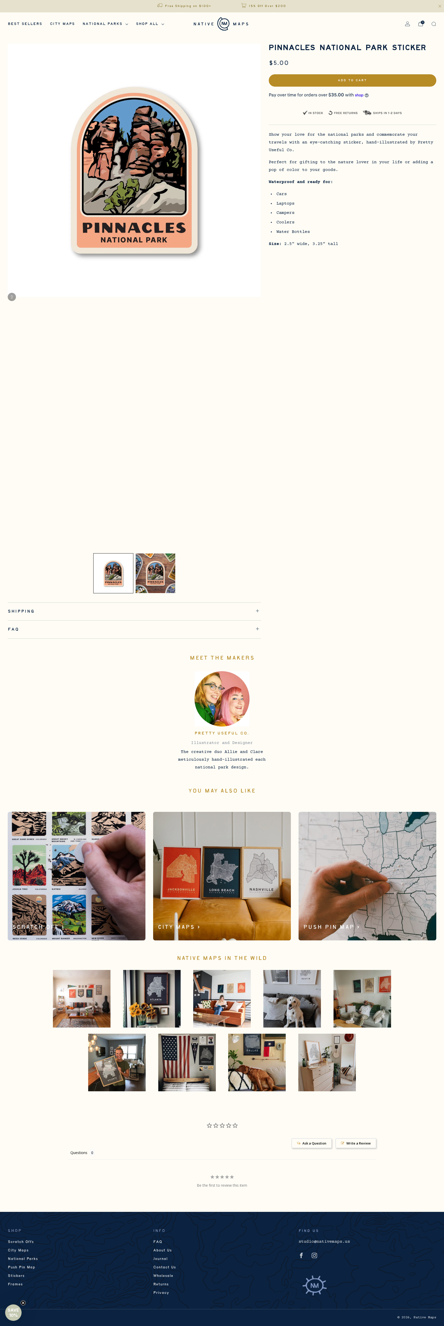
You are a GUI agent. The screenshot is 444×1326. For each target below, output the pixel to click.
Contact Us (164, 1267)
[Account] (407, 23)
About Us (162, 1250)
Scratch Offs (21, 1242)
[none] (113, 573)
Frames (15, 1284)
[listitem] (184, 6)
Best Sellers (25, 24)
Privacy (161, 1293)
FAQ (157, 1242)
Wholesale (163, 1276)
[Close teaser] (23, 1302)
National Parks (102, 24)
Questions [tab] (78, 1152)
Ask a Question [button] (314, 1143)
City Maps (62, 24)
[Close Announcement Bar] (440, 6)
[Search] (433, 23)
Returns (161, 1284)
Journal (160, 1259)
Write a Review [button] (358, 1143)
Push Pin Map (21, 1267)
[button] (13, 1312)
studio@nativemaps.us (324, 1241)
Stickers (16, 1276)
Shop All (147, 24)
